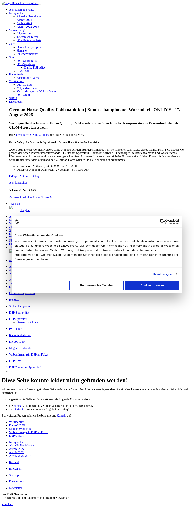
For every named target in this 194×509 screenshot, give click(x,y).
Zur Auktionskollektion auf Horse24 (30, 197)
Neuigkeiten (16, 13)
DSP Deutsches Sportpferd (25, 367)
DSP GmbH (24, 94)
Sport (12, 57)
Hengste (22, 50)
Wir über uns (16, 81)
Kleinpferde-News (28, 77)
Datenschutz (16, 481)
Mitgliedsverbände (28, 88)
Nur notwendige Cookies (96, 285)
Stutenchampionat (27, 54)
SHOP (13, 98)
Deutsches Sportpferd (29, 47)
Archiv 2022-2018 (28, 26)
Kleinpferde (16, 74)
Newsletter (15, 487)
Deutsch (15, 203)
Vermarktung (17, 30)
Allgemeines (24, 33)
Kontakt (61, 415)
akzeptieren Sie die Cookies (32, 134)
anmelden (7, 504)
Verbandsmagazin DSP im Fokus (36, 91)
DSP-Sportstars (26, 64)
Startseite (18, 409)
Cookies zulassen (152, 285)
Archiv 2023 (24, 23)
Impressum (15, 468)
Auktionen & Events (21, 9)
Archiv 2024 (24, 19)
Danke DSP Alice (34, 67)
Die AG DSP (25, 84)
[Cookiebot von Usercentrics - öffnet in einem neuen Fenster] (162, 221)
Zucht (12, 43)
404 (11, 370)
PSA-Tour (23, 71)
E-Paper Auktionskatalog (24, 176)
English (25, 210)
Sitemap (18, 405)
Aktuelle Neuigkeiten (29, 16)
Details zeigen (162, 274)
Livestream (15, 101)
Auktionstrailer (18, 182)
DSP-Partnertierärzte (29, 40)
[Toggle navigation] (39, 4)
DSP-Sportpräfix (27, 60)
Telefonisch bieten (27, 36)
